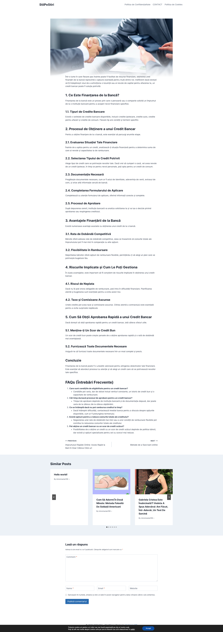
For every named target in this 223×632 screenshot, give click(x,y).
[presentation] (111, 481)
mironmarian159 (62, 479)
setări (133, 629)
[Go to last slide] (54, 497)
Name (70, 588)
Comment (71, 557)
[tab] (106, 527)
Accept (148, 628)
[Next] (169, 497)
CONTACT (157, 4)
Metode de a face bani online (144, 443)
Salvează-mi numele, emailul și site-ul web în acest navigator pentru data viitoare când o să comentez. (111, 595)
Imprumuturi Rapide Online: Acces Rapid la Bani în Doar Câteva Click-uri (85, 444)
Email (101, 588)
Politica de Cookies (173, 4)
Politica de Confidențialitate (137, 4)
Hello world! (60, 474)
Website (133, 588)
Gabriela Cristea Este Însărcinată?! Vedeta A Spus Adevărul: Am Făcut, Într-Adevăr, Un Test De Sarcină (153, 506)
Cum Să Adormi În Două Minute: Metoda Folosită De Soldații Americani (110, 503)
